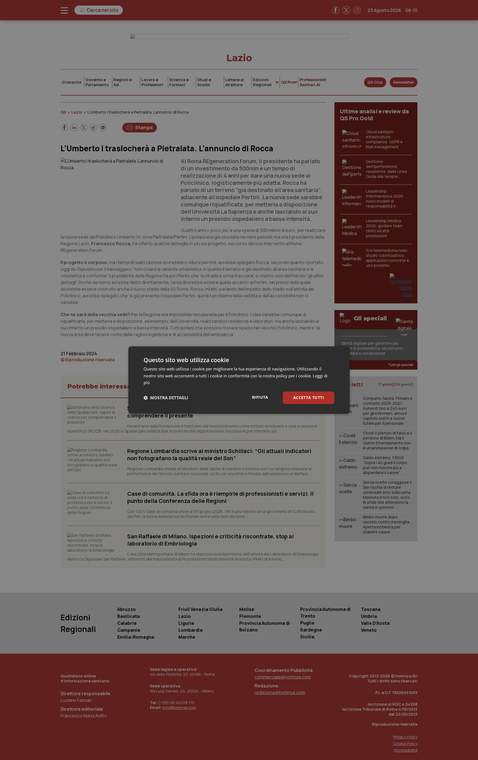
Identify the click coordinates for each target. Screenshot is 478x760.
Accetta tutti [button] (308, 397)
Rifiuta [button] (260, 397)
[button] (166, 398)
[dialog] (239, 380)
